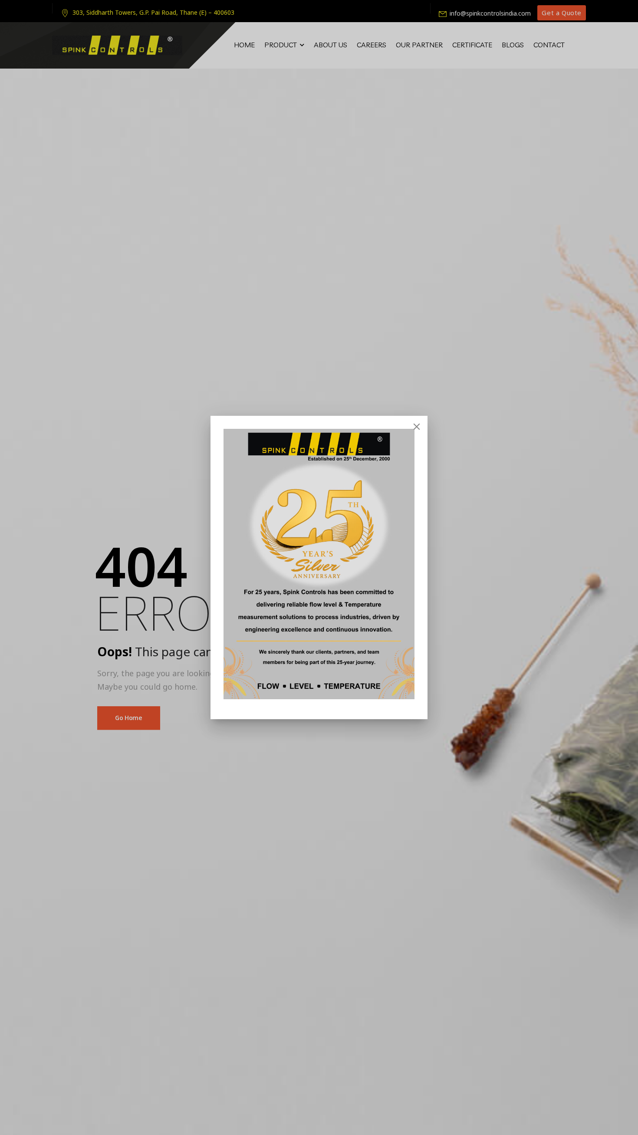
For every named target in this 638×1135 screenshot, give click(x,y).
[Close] (416, 426)
